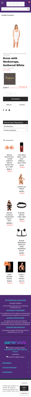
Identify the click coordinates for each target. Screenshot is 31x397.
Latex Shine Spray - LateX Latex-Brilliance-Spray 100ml (21, 159)
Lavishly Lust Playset (21, 188)
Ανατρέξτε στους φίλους (8, 15)
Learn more (15, 391)
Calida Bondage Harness (9, 276)
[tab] (15, 122)
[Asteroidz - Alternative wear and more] (15, 4)
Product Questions (10, 130)
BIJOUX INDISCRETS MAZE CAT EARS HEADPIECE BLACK (22, 246)
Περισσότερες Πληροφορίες (13, 122)
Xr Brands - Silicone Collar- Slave (22, 215)
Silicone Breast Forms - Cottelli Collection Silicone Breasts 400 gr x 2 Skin (9, 161)
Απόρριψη (24, 393)
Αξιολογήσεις (8, 126)
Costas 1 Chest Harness (22, 276)
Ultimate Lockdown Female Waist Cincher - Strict (9, 217)
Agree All (24, 388)
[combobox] (15, 9)
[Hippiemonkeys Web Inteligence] (15, 357)
